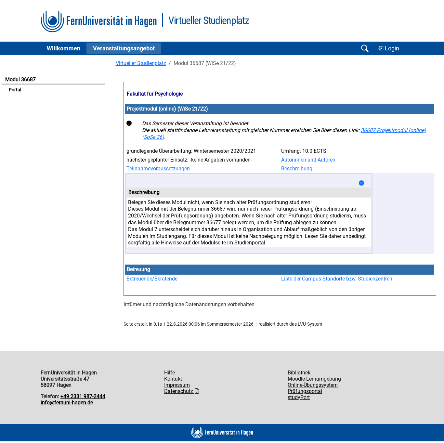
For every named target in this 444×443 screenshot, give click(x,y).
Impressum (177, 385)
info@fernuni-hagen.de (67, 402)
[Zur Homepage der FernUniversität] (99, 22)
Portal (15, 90)
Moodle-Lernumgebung (314, 379)
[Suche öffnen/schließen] (364, 48)
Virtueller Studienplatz (141, 63)
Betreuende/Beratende (151, 279)
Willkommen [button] (63, 48)
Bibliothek (299, 373)
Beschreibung (296, 168)
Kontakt (173, 379)
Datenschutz (179, 391)
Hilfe (169, 373)
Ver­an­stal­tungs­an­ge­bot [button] (124, 48)
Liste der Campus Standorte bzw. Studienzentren (336, 279)
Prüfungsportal (305, 391)
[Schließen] (361, 183)
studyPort (299, 397)
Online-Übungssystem (313, 385)
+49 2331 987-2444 (82, 396)
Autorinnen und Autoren (308, 160)
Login (391, 48)
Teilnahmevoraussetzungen (158, 168)
